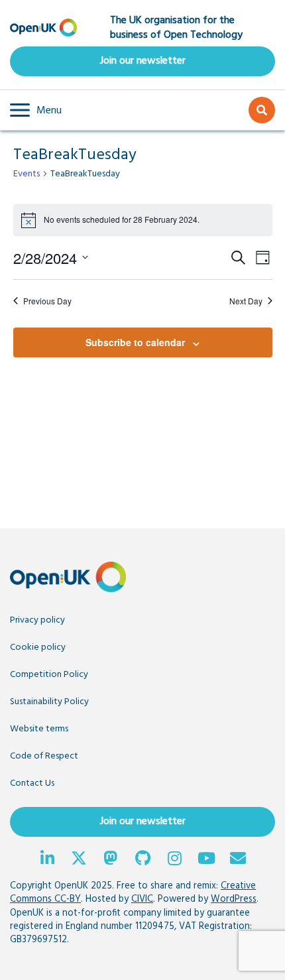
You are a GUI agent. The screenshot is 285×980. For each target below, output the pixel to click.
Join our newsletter (143, 61)
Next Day (245, 301)
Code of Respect (44, 756)
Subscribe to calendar (135, 342)
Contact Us (32, 783)
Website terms (39, 729)
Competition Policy (49, 674)
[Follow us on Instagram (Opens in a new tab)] (174, 860)
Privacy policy (37, 620)
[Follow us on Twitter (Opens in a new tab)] (79, 860)
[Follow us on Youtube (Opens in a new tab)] (206, 860)
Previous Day (47, 301)
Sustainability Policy (49, 701)
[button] (36, 110)
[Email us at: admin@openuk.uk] (238, 860)
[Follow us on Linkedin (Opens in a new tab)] (47, 860)
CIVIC (142, 899)
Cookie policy (38, 647)
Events (26, 174)
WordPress (233, 899)
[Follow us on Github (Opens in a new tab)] (142, 860)
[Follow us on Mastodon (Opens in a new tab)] (111, 860)
